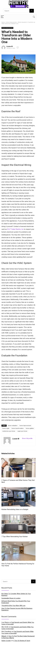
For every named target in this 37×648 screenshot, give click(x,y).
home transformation (18, 428)
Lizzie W (9, 46)
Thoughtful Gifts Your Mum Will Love (13, 605)
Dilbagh (3, 636)
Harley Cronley (6, 641)
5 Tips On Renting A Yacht (21, 641)
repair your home (22, 431)
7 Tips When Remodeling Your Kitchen (14, 536)
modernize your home (8, 431)
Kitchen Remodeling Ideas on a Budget (14, 509)
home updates (30, 428)
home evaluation (12, 425)
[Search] (34, 16)
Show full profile (27, 438)
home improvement (25, 425)
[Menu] (2, 16)
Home (3, 22)
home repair (5, 428)
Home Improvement (11, 22)
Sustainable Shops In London (10, 598)
